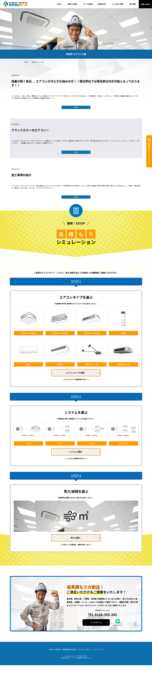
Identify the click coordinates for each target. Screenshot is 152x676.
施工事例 (132, 4)
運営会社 (58, 649)
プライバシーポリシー (85, 649)
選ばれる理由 (72, 4)
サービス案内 (87, 4)
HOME (59, 4)
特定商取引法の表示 (69, 649)
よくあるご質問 (117, 4)
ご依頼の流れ (101, 4)
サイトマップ (98, 649)
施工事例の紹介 (21, 175)
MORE (76, 107)
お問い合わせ (145, 4)
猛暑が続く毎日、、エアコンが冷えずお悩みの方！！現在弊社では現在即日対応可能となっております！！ (75, 83)
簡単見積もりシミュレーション (149, 153)
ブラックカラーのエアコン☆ (30, 130)
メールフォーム (96, 622)
